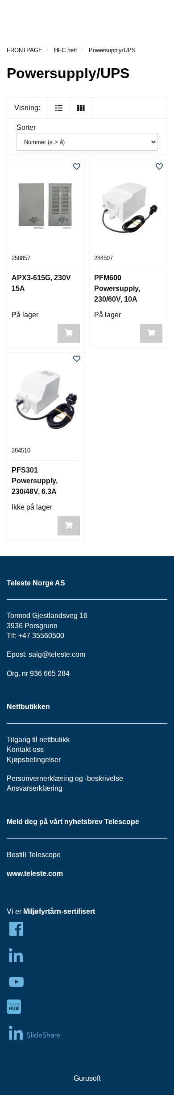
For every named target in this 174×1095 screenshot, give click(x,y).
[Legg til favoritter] (76, 167)
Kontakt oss (25, 749)
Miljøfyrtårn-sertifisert (59, 911)
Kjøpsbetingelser (34, 759)
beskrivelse (105, 778)
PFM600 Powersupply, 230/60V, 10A (117, 288)
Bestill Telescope (34, 855)
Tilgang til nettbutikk (38, 739)
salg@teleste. (50, 654)
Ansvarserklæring (34, 788)
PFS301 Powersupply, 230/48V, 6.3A (35, 480)
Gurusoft (87, 1078)
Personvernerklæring (40, 778)
